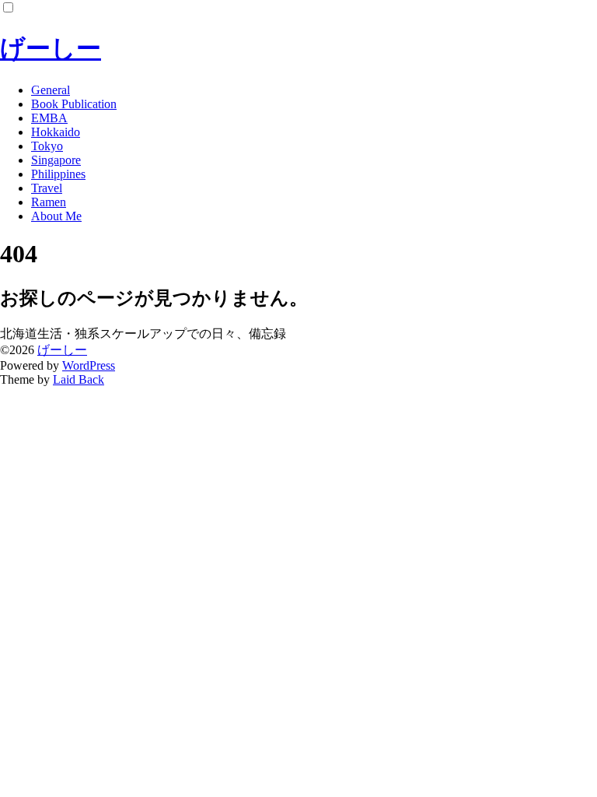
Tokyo (47, 146)
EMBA (49, 118)
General (50, 90)
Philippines (58, 174)
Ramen (48, 202)
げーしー (50, 48)
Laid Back (78, 379)
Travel (46, 188)
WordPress (88, 365)
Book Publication (74, 104)
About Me (56, 216)
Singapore (56, 160)
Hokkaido (55, 132)
